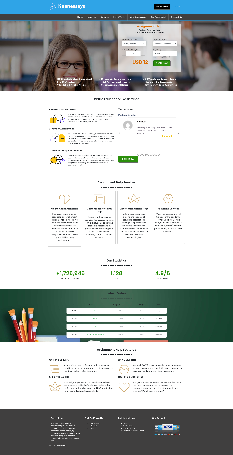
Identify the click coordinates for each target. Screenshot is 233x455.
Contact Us (176, 17)
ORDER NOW (162, 63)
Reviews (93, 426)
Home (80, 17)
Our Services (95, 423)
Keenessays (61, 446)
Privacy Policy (129, 428)
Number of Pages (130, 49)
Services (105, 17)
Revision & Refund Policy (134, 431)
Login (177, 6)
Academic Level (129, 39)
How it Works (119, 17)
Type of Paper (160, 39)
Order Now (162, 6)
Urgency (157, 49)
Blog (92, 428)
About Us (91, 17)
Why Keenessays (138, 17)
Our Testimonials (158, 17)
